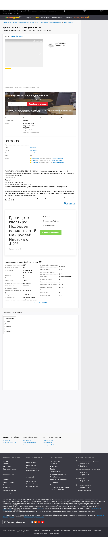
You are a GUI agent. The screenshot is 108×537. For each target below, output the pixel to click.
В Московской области (52, 221)
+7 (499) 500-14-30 (83, 481)
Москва (32, 145)
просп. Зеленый (34, 153)
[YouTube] (39, 522)
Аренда (36, 17)
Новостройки (45, 17)
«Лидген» (40, 508)
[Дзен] (42, 522)
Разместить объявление (16, 522)
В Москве (46, 217)
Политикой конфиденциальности (34, 517)
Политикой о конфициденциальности (28, 111)
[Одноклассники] (35, 522)
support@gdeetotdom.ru (85, 490)
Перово (33, 160)
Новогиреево (35, 158)
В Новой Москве (49, 225)
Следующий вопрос (50, 232)
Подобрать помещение (38, 104)
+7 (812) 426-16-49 (83, 475)
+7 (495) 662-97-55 (83, 463)
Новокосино (34, 162)
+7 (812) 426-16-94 (83, 466)
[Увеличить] (41, 41)
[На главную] (13, 17)
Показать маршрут (57, 158)
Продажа (28, 17)
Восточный (33, 147)
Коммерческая (57, 17)
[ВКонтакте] (32, 522)
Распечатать (70, 203)
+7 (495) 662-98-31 (83, 472)
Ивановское (33, 150)
